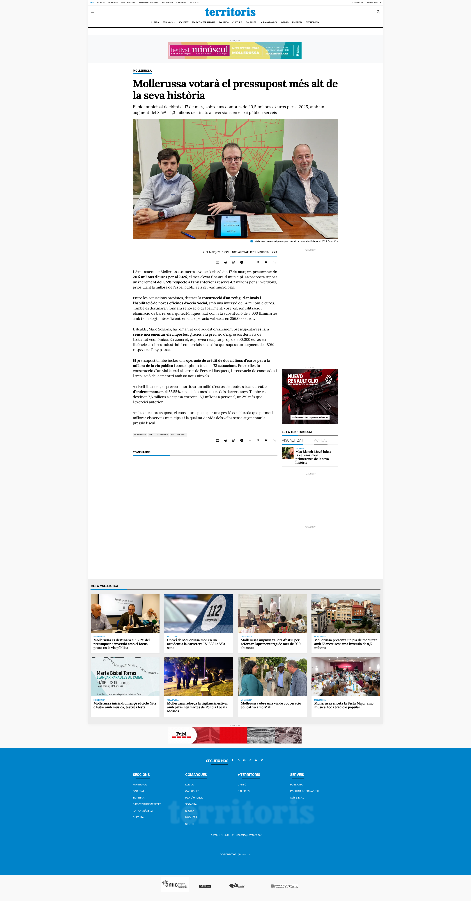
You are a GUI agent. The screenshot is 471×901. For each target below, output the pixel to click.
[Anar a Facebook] (233, 760)
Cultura (138, 817)
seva (151, 435)
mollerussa (140, 435)
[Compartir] (233, 262)
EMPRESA (138, 797)
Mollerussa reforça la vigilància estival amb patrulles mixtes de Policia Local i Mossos (197, 707)
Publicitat (297, 784)
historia (181, 435)
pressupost (162, 435)
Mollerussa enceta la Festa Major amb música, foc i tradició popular (343, 705)
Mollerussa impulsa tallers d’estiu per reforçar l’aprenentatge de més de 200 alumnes (270, 644)
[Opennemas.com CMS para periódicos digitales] (235, 854)
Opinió (242, 784)
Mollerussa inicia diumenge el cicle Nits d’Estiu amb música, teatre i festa (124, 705)
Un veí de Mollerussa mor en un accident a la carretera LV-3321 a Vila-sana (197, 644)
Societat (138, 791)
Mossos (194, 2)
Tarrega (113, 2)
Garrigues (192, 791)
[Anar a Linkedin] (244, 760)
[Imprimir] (225, 262)
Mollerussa (128, 2)
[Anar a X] (238, 760)
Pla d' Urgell (194, 797)
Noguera (191, 817)
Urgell (190, 823)
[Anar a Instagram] (250, 760)
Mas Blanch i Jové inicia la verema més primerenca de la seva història (313, 457)
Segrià (189, 810)
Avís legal (297, 797)
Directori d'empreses (147, 804)
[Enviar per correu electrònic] (217, 262)
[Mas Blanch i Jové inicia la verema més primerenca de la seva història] (288, 453)
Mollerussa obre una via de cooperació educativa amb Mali (271, 705)
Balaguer (167, 2)
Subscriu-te (374, 2)
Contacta (358, 2)
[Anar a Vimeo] (256, 760)
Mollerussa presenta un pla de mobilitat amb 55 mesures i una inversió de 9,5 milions (345, 644)
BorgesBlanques (148, 2)
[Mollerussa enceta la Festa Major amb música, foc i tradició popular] (345, 676)
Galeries (243, 791)
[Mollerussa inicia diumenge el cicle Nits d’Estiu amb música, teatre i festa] (125, 676)
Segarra (191, 804)
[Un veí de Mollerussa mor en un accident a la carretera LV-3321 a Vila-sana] (198, 613)
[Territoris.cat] (230, 12)
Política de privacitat (304, 791)
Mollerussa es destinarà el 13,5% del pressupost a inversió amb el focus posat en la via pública (121, 644)
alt (172, 435)
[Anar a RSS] (262, 760)
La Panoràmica (143, 810)
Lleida (101, 2)
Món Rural (140, 784)
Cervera (181, 2)
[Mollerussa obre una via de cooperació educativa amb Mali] (272, 676)
